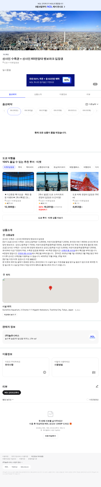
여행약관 (22, 459)
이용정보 (63, 94)
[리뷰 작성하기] (97, 386)
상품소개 (38, 94)
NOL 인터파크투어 (12, 392)
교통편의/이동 (43, 167)
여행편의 (87, 167)
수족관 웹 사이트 (68, 250)
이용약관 (5, 456)
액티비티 (30, 167)
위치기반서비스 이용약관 (19, 456)
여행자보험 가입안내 (9, 459)
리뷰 (88, 94)
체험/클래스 (74, 167)
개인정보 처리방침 (37, 456)
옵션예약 (12, 94)
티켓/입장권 (9, 167)
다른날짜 (92, 104)
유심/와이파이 (59, 167)
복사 (78, 310)
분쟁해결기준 (32, 459)
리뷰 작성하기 (50, 436)
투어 (20, 167)
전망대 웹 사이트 (25, 253)
